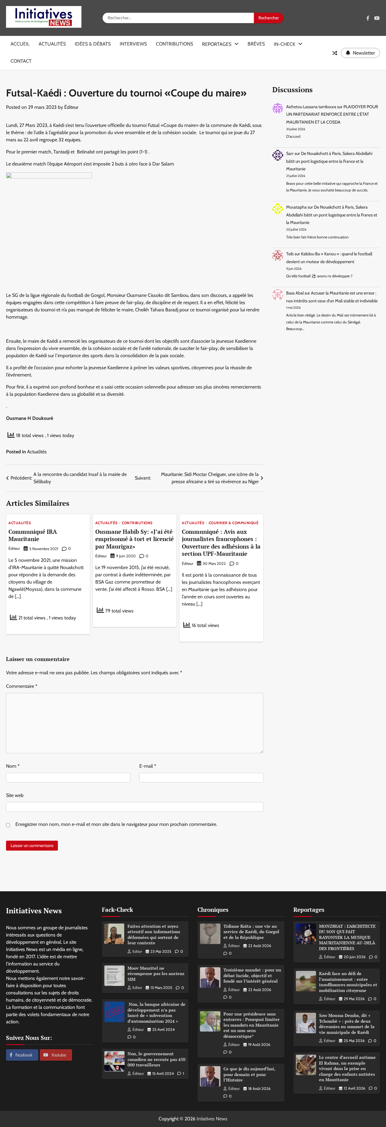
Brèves (256, 44)
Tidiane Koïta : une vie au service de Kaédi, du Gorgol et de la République (251, 931)
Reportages (216, 44)
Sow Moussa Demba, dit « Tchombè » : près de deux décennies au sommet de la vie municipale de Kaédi (347, 1023)
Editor (137, 951)
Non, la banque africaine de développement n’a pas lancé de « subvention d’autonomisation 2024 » (156, 1012)
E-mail (147, 766)
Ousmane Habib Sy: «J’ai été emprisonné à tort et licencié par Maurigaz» (134, 539)
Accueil (20, 44)
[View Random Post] (334, 53)
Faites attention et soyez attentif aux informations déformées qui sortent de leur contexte (154, 934)
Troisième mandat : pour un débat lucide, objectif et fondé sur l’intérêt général (252, 975)
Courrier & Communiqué (234, 523)
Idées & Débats (93, 44)
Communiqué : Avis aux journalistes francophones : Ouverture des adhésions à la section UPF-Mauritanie (221, 543)
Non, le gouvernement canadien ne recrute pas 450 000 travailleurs (156, 1059)
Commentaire (21, 686)
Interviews (133, 44)
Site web (15, 795)
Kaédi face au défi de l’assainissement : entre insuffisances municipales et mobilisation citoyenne (348, 982)
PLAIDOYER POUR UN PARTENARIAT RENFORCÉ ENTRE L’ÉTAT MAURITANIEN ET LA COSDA (332, 114)
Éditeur (71, 107)
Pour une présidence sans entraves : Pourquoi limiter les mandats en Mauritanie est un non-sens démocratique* (251, 1025)
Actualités (52, 44)
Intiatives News (212, 1119)
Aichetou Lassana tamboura (311, 106)
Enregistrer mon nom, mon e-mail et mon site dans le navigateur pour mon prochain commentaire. (116, 824)
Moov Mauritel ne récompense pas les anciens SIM (156, 973)
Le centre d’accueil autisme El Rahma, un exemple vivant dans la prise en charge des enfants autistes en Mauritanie (347, 1068)
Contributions (174, 44)
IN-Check (284, 44)
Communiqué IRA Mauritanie (32, 535)
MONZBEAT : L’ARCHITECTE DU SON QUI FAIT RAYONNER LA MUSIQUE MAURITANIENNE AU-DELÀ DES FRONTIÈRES (347, 937)
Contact (21, 61)
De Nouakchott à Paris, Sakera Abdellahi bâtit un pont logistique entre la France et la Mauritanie (329, 161)
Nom (13, 766)
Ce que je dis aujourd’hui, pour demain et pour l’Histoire (249, 1074)
